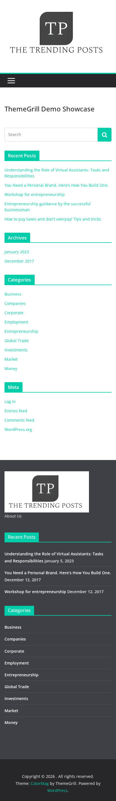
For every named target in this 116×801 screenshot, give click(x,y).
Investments (16, 350)
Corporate (14, 312)
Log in (10, 401)
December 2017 (19, 261)
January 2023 (17, 251)
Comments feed (19, 420)
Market (11, 359)
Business (13, 294)
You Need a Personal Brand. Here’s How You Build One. (57, 185)
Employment (16, 322)
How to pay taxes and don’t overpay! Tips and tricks (53, 219)
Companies (15, 303)
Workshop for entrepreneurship (35, 194)
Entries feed (16, 410)
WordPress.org (18, 429)
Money (11, 368)
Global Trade (17, 340)
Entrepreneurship (21, 331)
